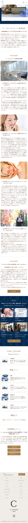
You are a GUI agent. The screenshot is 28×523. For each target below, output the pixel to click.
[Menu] (26, 2)
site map (21, 497)
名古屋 (4, 419)
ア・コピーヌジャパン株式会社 (19, 419)
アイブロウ (9, 419)
